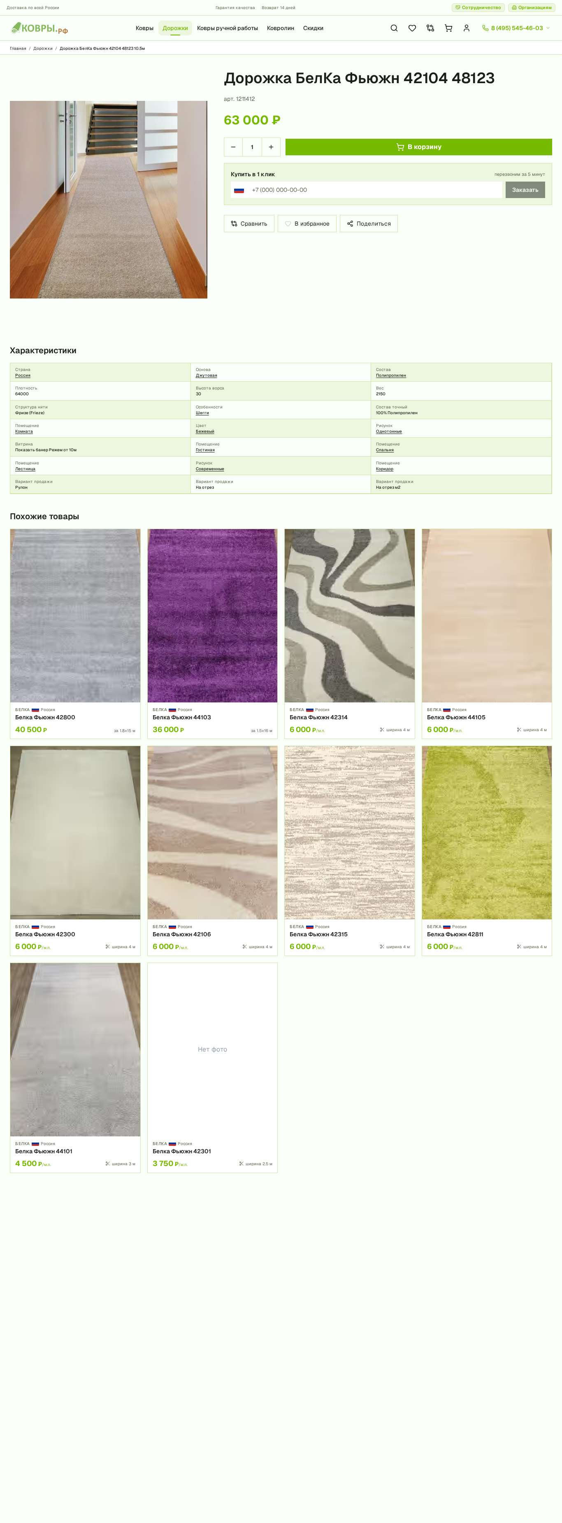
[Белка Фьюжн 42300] (75, 851)
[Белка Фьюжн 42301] (213, 1068)
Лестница (25, 468)
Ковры (144, 28)
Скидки (313, 28)
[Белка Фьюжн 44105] (487, 634)
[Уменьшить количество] (233, 147)
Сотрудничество (481, 7)
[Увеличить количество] (271, 147)
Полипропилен (391, 375)
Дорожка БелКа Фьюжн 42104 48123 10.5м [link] (102, 48)
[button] (108, 199)
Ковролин (280, 28)
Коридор (384, 468)
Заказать (525, 190)
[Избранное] (412, 28)
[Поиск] (394, 28)
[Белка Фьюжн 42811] (487, 851)
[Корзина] (448, 28)
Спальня (385, 449)
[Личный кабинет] (466, 28)
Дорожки (175, 28)
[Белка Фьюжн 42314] (350, 634)
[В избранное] (131, 538)
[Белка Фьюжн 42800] (75, 634)
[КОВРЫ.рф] (39, 28)
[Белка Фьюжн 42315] (350, 851)
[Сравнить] (131, 552)
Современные (210, 468)
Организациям (535, 7)
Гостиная (205, 449)
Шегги (202, 412)
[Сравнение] (430, 28)
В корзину (424, 146)
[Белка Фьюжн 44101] (75, 1068)
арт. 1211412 (239, 99)
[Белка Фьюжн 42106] (213, 851)
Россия (22, 375)
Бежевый (205, 431)
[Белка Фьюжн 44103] (213, 634)
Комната (24, 431)
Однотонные (389, 431)
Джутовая (206, 375)
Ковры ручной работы (227, 28)
